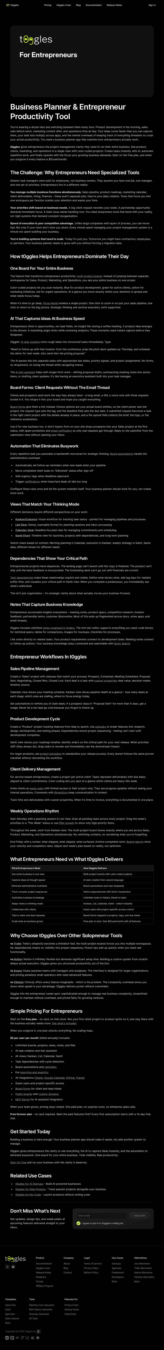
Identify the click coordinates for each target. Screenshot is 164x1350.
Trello (17, 943)
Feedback (41, 1277)
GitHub (70, 1077)
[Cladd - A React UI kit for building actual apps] (33, 1338)
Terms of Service (93, 1263)
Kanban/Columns (26, 519)
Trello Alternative (143, 1268)
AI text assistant (25, 372)
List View (21, 524)
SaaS (8, 1309)
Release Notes (43, 1272)
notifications (32, 481)
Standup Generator (39, 1314)
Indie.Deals (70, 1314)
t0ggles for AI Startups (29, 1183)
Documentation (44, 1263)
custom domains (49, 1094)
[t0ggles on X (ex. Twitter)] (7, 1267)
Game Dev (10, 1305)
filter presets (66, 823)
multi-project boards (89, 276)
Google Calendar (54, 1077)
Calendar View (24, 530)
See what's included (64, 1023)
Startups (116, 1263)
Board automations (121, 453)
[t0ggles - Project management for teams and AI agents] (17, 1338)
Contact (68, 1272)
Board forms (17, 406)
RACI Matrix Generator (41, 1309)
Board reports (135, 841)
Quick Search (122, 643)
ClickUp (18, 982)
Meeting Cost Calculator (41, 1305)
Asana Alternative (143, 1272)
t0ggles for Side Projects (30, 1189)
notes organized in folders (59, 627)
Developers (118, 1277)
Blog (78, 5)
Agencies (116, 1268)
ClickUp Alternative (144, 1277)
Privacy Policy (91, 1268)
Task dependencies (21, 577)
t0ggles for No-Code (28, 1194)
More (114, 1281)
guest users (37, 788)
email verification (61, 430)
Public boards (23, 1094)
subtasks (100, 726)
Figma (80, 1077)
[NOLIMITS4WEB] (39, 1331)
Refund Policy (91, 1272)
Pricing (47, 5)
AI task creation (30, 341)
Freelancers (118, 1272)
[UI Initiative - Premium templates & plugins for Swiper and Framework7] (27, 1338)
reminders (51, 1067)
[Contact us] (13, 1267)
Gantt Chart (22, 535)
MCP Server (22, 1099)
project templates (51, 753)
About (67, 1263)
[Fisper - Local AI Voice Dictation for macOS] (38, 1338)
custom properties (105, 680)
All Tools (33, 1318)
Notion (18, 959)
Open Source (12, 1318)
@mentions (61, 792)
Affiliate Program (44, 1285)
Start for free (18, 1162)
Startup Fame (72, 1309)
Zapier (39, 1077)
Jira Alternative (142, 1263)
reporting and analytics (34, 1072)
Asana (18, 970)
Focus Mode (50, 303)
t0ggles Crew (43, 1268)
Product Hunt (71, 1305)
